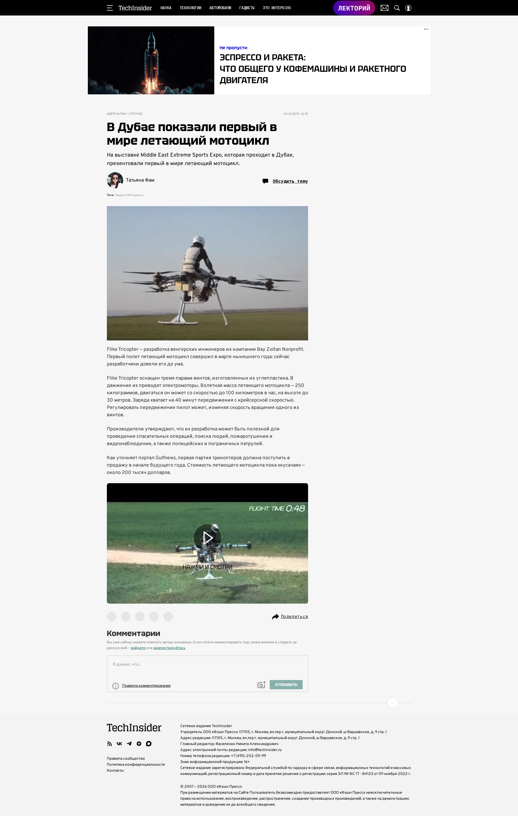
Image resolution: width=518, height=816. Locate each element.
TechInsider (135, 7)
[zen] (139, 743)
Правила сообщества (126, 758)
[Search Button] (397, 8)
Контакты (115, 770)
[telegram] (129, 743)
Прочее (136, 114)
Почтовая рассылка (385, 8)
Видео (120, 195)
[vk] (119, 743)
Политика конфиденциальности (136, 764)
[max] (148, 743)
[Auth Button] (408, 8)
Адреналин (117, 114)
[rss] (109, 743)
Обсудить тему (290, 181)
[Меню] (110, 8)
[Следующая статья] (259, 702)
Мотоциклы (135, 195)
